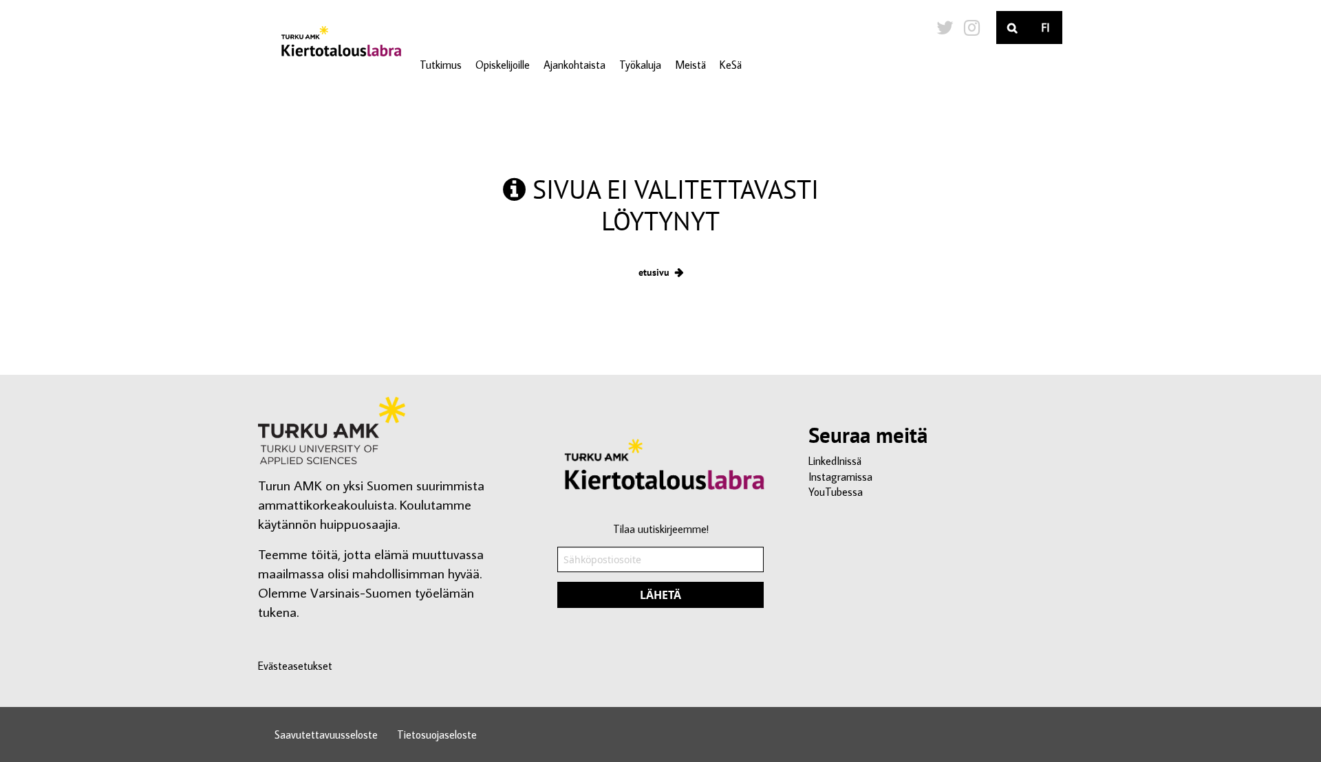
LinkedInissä (834, 461)
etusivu (653, 272)
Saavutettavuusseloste (326, 734)
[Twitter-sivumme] (945, 27)
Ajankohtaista (574, 64)
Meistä (690, 64)
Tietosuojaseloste (437, 734)
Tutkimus (441, 64)
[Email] (660, 574)
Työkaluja (640, 64)
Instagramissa (840, 476)
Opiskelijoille (502, 64)
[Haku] (1012, 27)
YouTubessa (835, 492)
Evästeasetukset (295, 666)
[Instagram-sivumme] (972, 27)
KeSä (731, 65)
